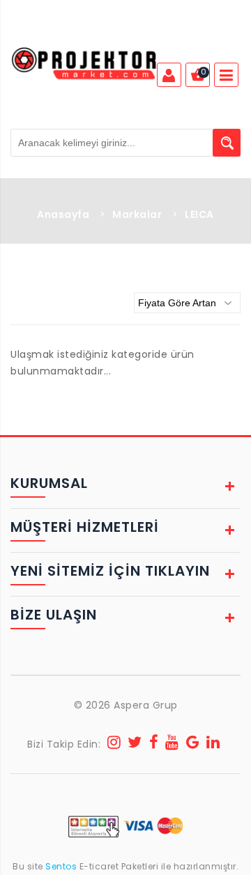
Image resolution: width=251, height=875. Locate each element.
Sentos (61, 866)
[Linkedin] (213, 744)
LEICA (199, 214)
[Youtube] (172, 744)
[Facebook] (154, 744)
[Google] (193, 744)
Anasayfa (63, 214)
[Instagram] (114, 744)
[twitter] (135, 744)
